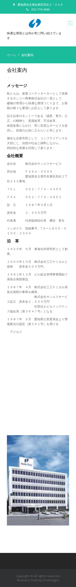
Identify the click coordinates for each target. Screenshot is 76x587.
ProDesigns (51, 580)
